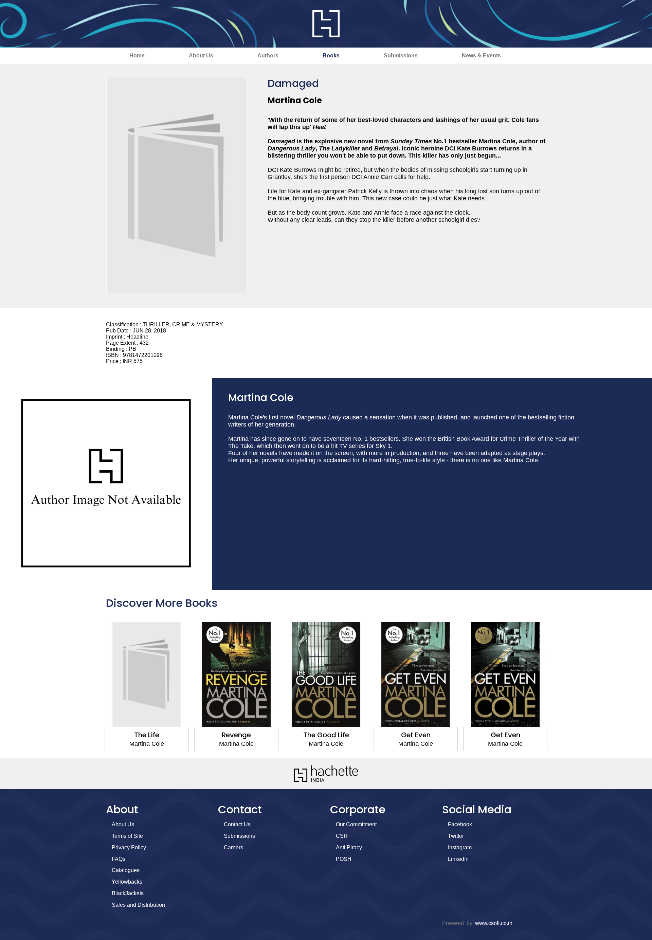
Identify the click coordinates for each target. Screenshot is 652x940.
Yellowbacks (127, 882)
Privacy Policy (129, 847)
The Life (146, 734)
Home (137, 55)
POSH (343, 859)
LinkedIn (458, 859)
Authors (267, 55)
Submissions (401, 55)
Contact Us (237, 824)
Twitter (456, 836)
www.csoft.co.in (493, 923)
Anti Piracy (349, 847)
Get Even (416, 734)
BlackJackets (128, 893)
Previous (93, 686)
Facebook (460, 824)
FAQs (118, 859)
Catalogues (126, 870)
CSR (342, 836)
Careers (233, 847)
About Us (201, 55)
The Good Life (326, 734)
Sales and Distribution (138, 905)
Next (559, 686)
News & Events (481, 55)
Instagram (460, 847)
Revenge (236, 734)
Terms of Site (127, 836)
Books (331, 55)
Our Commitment (356, 824)
